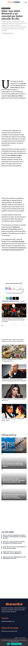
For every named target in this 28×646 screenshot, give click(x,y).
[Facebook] (10, 298)
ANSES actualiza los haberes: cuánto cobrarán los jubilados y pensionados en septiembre (14, 496)
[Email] (17, 298)
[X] (14, 298)
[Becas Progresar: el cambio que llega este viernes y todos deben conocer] (14, 461)
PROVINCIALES (6, 8)
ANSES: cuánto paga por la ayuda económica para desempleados (13, 449)
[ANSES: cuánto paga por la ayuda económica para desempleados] (14, 445)
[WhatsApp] (7, 298)
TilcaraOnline (14, 604)
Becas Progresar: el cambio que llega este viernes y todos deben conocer (13, 465)
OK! (8, 643)
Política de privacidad (16, 643)
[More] (20, 298)
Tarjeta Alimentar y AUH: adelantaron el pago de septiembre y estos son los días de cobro (14, 480)
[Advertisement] (14, 50)
